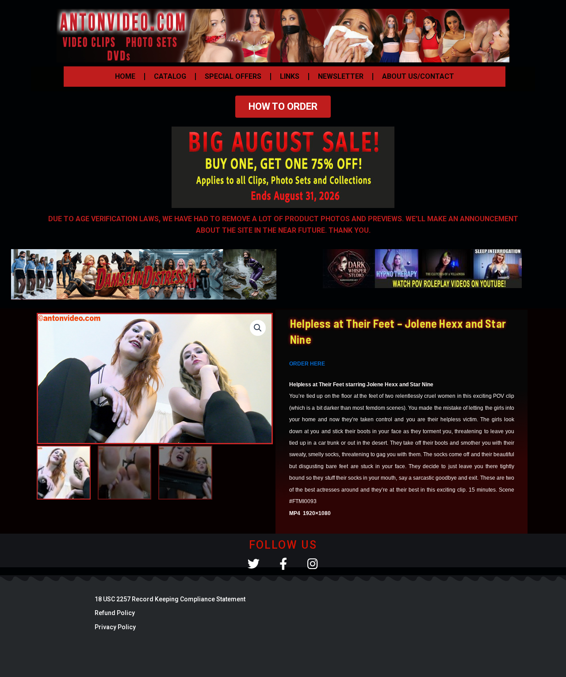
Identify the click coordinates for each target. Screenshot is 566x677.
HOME (125, 76)
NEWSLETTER (340, 76)
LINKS (289, 76)
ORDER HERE (307, 364)
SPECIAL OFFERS (233, 76)
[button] (258, 328)
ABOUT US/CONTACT (418, 76)
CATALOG (170, 76)
